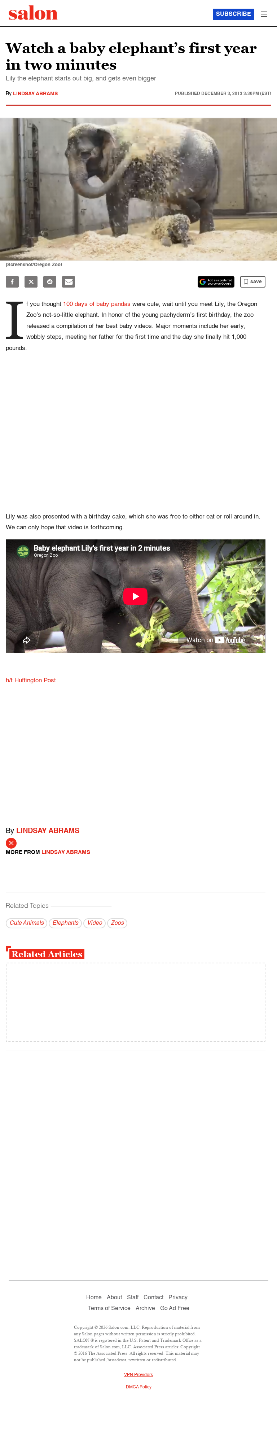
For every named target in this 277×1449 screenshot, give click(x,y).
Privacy (178, 1298)
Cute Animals (26, 923)
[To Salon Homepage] (33, 12)
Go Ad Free (174, 1309)
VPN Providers (138, 1375)
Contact (153, 1298)
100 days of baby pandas (97, 304)
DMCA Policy (138, 1387)
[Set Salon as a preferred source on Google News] (216, 282)
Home (94, 1298)
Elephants (65, 923)
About (114, 1298)
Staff (132, 1298)
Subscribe (233, 14)
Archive (145, 1309)
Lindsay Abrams (35, 93)
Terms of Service (109, 1309)
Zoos (117, 923)
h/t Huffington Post (31, 681)
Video (94, 923)
